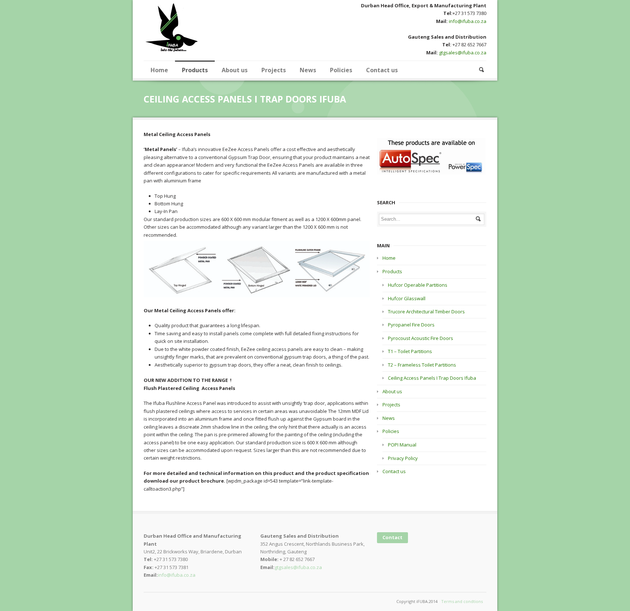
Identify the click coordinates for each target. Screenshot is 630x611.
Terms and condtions (462, 601)
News (308, 70)
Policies (341, 70)
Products (195, 70)
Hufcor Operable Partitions (417, 285)
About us (235, 70)
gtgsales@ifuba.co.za (462, 52)
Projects (273, 70)
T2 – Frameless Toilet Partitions (422, 364)
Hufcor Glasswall (406, 298)
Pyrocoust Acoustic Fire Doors (420, 338)
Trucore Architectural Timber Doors (426, 311)
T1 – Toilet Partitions (410, 351)
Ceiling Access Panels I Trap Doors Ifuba (432, 378)
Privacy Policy (403, 458)
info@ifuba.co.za (467, 21)
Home (159, 70)
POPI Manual (402, 444)
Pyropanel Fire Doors (411, 324)
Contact (392, 537)
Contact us (382, 70)
